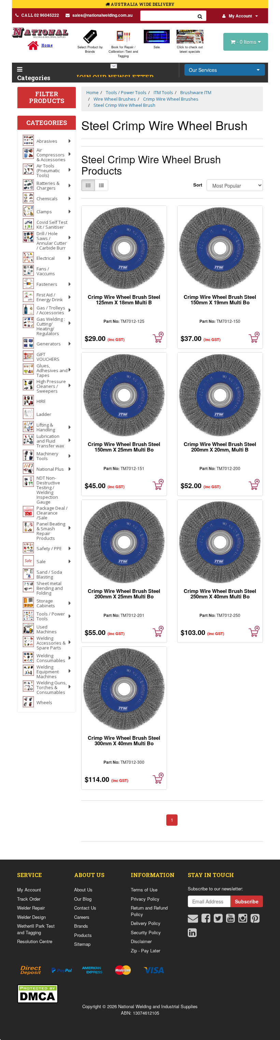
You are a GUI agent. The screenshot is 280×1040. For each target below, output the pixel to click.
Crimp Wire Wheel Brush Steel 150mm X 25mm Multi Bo (124, 446)
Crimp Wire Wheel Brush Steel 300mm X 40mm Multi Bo (124, 740)
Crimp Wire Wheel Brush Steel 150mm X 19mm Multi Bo (220, 299)
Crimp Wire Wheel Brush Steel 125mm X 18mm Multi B (124, 299)
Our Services (203, 69)
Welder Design (31, 917)
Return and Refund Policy (149, 910)
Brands (81, 926)
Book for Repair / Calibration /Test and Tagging (123, 51)
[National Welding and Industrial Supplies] (40, 32)
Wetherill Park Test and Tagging (36, 929)
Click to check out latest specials (190, 49)
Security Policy (146, 932)
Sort (197, 184)
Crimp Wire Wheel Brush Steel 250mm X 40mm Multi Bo (220, 593)
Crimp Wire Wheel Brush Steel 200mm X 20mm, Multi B (220, 446)
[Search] (200, 15)
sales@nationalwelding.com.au (102, 15)
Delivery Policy (145, 923)
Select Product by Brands (90, 49)
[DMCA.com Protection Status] (37, 993)
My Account (240, 16)
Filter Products (46, 97)
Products (83, 935)
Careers (81, 917)
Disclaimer (141, 941)
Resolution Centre (34, 941)
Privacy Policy (145, 899)
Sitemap (82, 944)
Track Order (28, 899)
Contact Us (85, 907)
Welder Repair (31, 907)
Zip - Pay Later (145, 950)
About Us (83, 889)
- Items (247, 41)
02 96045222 (40, 15)
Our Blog (83, 899)
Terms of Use (144, 889)
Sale (157, 47)
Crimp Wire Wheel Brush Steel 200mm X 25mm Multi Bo (124, 593)
